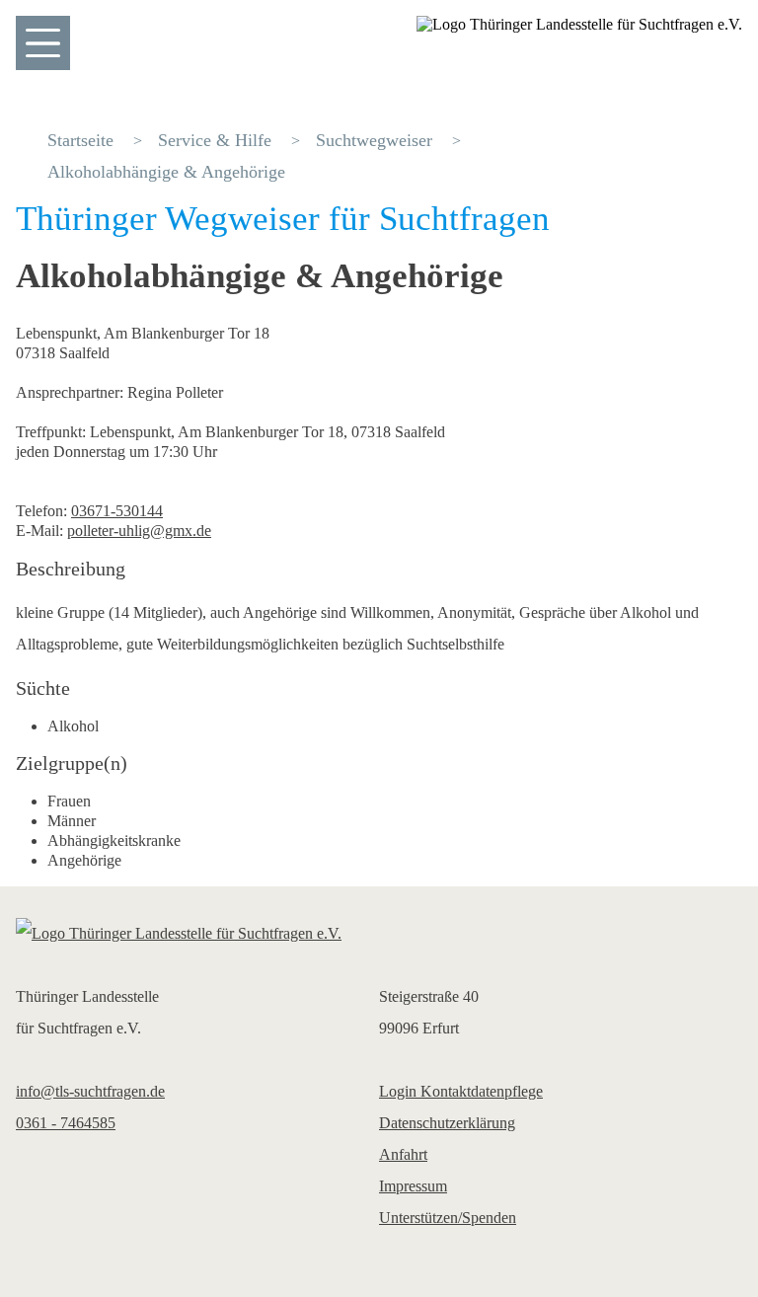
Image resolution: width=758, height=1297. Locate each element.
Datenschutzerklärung (447, 1122)
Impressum (413, 1186)
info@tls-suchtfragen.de (90, 1091)
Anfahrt (403, 1154)
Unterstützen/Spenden (447, 1217)
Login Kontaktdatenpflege (461, 1091)
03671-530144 (117, 510)
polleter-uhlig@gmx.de (139, 530)
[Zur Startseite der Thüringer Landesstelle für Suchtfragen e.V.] (379, 934)
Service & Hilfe (214, 140)
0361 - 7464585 (65, 1122)
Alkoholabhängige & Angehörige (166, 172)
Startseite (80, 140)
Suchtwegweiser (374, 140)
